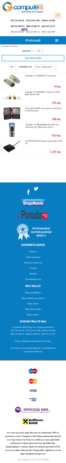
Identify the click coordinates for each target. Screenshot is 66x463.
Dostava (33, 251)
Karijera (33, 273)
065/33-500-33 (17, 26)
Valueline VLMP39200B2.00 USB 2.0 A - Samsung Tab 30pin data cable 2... (42, 126)
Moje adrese (33, 303)
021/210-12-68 (33, 20)
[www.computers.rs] (23, 8)
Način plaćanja (33, 257)
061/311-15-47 (48, 26)
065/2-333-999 (48, 31)
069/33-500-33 (17, 31)
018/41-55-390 (48, 20)
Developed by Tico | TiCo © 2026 (33, 459)
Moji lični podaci (33, 309)
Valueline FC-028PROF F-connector (40, 76)
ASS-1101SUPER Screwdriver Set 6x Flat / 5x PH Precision (43, 109)
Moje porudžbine (33, 292)
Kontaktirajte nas (33, 279)
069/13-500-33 (33, 26)
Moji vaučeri (33, 314)
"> (28, 191)
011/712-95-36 (17, 20)
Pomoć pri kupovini (33, 262)
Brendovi (6, 46)
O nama (33, 268)
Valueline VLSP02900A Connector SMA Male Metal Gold (42, 93)
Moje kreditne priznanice (33, 298)
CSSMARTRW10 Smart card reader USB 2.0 (43, 142)
